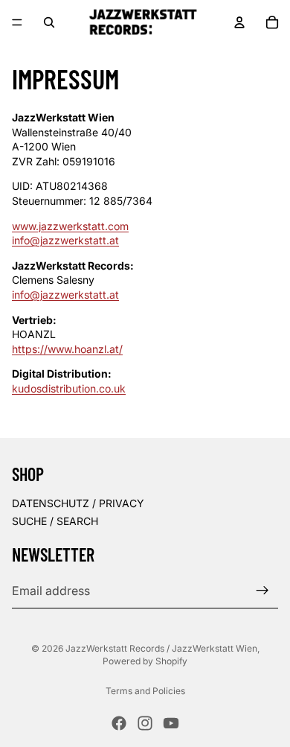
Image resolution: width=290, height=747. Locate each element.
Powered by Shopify (145, 661)
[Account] (239, 22)
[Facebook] (119, 723)
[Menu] (17, 22)
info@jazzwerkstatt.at (65, 240)
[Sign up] (262, 590)
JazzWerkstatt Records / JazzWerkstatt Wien (161, 648)
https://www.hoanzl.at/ (67, 349)
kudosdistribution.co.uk (69, 388)
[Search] (49, 22)
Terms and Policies (145, 690)
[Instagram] (145, 723)
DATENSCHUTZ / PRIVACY (78, 502)
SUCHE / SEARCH (55, 520)
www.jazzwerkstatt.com (70, 226)
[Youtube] (171, 723)
